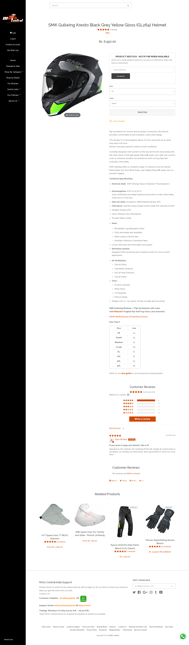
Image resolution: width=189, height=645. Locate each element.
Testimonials (127, 630)
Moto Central (114, 635)
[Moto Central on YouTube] (161, 593)
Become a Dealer (140, 630)
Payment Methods (156, 627)
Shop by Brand (12, 78)
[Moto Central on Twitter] (134, 593)
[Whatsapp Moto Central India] (83, 598)
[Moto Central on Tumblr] (155, 593)
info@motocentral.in (65, 605)
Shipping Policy (114, 630)
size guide (126, 373)
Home (13, 60)
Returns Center (58, 627)
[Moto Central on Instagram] (151, 593)
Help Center (46, 627)
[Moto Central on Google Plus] (145, 593)
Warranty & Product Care (138, 627)
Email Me (121, 76)
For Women (13, 83)
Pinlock (117, 311)
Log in (13, 39)
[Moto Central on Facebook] (139, 593)
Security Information (77, 630)
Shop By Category (13, 72)
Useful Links (13, 89)
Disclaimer (103, 630)
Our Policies (13, 95)
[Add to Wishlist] (68, 505)
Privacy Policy (92, 630)
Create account (13, 44)
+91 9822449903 (67, 598)
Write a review (133, 473)
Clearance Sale (13, 66)
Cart (14, 33)
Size (111, 86)
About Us (13, 101)
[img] (115, 436)
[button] (103, 29)
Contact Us (122, 627)
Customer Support (73, 627)
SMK (107, 33)
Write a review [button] (142, 419)
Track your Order (88, 627)
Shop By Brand (102, 627)
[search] (87, 5)
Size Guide (169, 627)
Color (111, 98)
